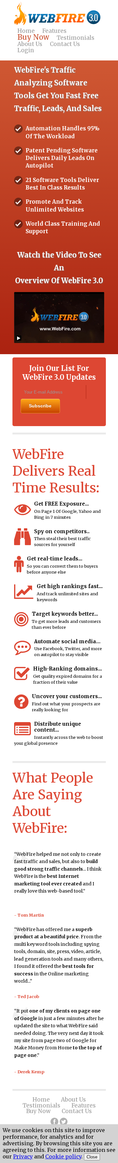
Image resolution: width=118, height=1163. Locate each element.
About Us (29, 44)
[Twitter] (64, 1122)
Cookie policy (63, 1156)
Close (92, 1156)
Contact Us (65, 44)
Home (26, 30)
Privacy (23, 1156)
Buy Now (33, 37)
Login (25, 50)
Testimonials (75, 37)
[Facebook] (54, 1122)
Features (54, 30)
